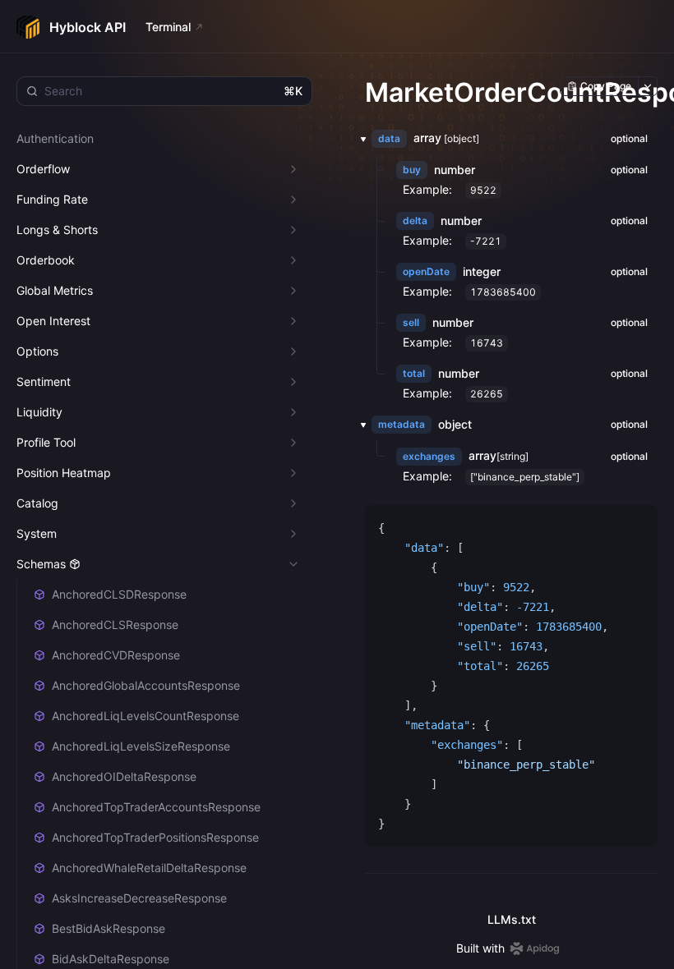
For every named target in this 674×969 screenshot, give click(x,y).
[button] (358, 138)
